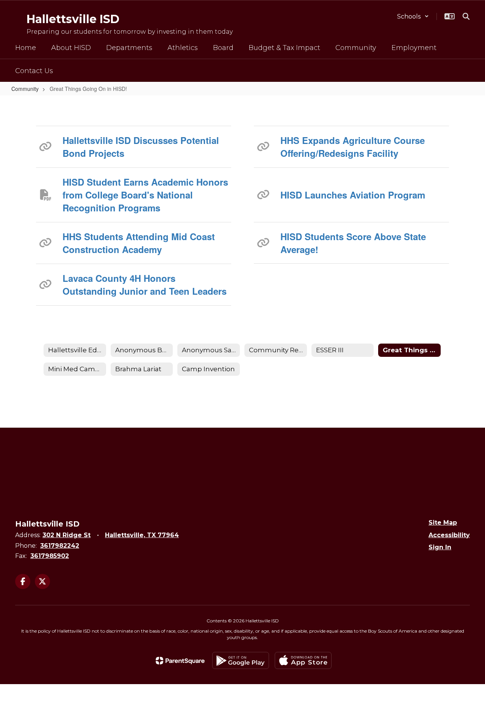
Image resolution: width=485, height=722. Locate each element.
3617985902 (49, 555)
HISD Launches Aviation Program (352, 194)
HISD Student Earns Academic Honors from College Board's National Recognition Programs (145, 194)
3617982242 (59, 545)
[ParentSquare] (180, 660)
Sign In (440, 547)
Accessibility (449, 535)
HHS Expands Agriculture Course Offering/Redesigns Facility (352, 146)
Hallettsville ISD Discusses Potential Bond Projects (141, 146)
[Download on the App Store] (303, 660)
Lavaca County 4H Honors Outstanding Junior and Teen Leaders (145, 284)
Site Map (443, 522)
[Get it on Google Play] (240, 660)
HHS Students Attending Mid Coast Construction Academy (139, 243)
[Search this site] (466, 16)
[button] (413, 16)
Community (25, 88)
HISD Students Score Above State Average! (353, 243)
